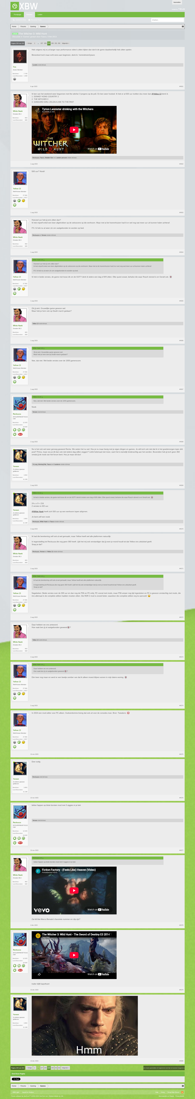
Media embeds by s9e (56, 1096)
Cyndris (35, 65)
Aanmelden (177, 2)
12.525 (25, 422)
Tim (14, 67)
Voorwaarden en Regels (166, 1096)
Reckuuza (35, 157)
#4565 (181, 301)
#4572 (181, 617)
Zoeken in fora (21, 20)
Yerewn (44, 235)
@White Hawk (38, 511)
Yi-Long (34, 464)
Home (163, 1092)
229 (49, 43)
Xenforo (31, 1092)
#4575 (181, 754)
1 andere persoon (61, 157)
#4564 (181, 252)
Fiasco (44, 37)
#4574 (181, 705)
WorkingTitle (42, 464)
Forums (29, 15)
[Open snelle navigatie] (183, 26)
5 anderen (57, 464)
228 (45, 43)
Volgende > (65, 43)
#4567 (181, 389)
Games (26, 37)
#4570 (181, 529)
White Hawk (18, 111)
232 (59, 43)
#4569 (181, 485)
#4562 (181, 164)
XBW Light (15, 1092)
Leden (40, 15)
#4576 (181, 798)
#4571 (181, 568)
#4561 (181, 86)
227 (42, 43)
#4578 (181, 925)
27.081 (25, 195)
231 (56, 43)
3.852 (25, 475)
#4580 (181, 1061)
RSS (182, 1092)
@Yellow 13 (156, 94)
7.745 (25, 73)
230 (52, 43)
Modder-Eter (49, 157)
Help (156, 1092)
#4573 (181, 657)
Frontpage (17, 15)
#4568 (181, 441)
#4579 (181, 990)
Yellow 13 (17, 189)
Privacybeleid (179, 1096)
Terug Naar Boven (173, 1092)
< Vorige (29, 43)
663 (26, 118)
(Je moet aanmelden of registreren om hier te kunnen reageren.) (164, 1068)
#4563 (181, 212)
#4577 (181, 850)
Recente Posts (36, 20)
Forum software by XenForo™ (29, 1096)
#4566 (181, 340)
